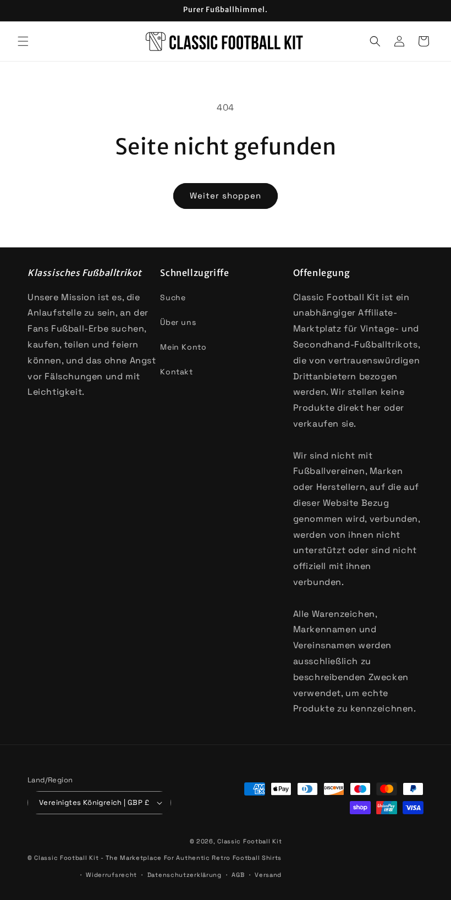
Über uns (178, 322)
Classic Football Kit (249, 841)
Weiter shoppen (225, 195)
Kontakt (176, 372)
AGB (238, 875)
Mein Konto (183, 347)
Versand (268, 875)
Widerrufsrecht (111, 875)
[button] (23, 41)
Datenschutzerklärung (184, 875)
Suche (172, 297)
